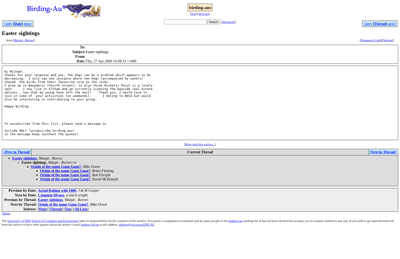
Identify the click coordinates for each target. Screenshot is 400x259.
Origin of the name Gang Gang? (56, 167)
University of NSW (19, 221)
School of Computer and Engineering (55, 221)
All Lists (203, 14)
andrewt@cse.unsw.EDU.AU (136, 224)
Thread (380, 24)
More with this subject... (200, 144)
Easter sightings (24, 158)
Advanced (228, 22)
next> (28, 24)
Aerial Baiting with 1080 (57, 190)
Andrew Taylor (90, 224)
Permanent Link (371, 40)
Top (193, 14)
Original (387, 40)
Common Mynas (51, 195)
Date (18, 24)
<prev (8, 24)
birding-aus (235, 221)
